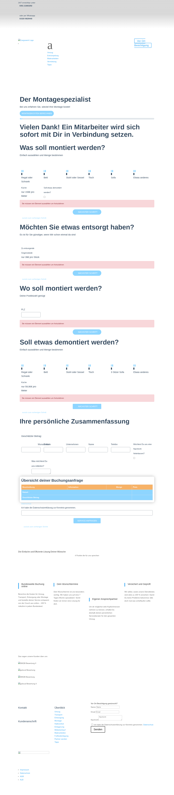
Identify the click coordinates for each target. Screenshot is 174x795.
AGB (22, 776)
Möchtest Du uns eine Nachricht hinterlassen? (142, 449)
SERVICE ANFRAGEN (87, 521)
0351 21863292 (25, 6)
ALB (21, 780)
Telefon (114, 444)
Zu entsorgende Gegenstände (27, 250)
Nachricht (94, 720)
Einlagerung (59, 727)
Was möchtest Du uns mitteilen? (39, 463)
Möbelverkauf (60, 730)
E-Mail (47, 444)
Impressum (24, 770)
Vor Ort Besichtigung (141, 43)
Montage (58, 721)
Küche (24, 188)
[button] (87, 45)
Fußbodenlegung (61, 736)
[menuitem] (87, 2)
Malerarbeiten (52, 58)
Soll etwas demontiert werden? (53, 190)
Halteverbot (59, 724)
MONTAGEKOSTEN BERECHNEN (37, 113)
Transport (58, 715)
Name (91, 444)
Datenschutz (26, 504)
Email (93, 712)
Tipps (49, 65)
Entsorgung (59, 718)
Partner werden (61, 739)
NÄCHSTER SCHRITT (87, 212)
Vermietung (51, 62)
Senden (98, 729)
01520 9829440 (25, 19)
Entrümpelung (53, 56)
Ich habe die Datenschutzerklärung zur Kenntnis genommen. (48, 508)
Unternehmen (72, 444)
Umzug (50, 52)
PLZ (23, 309)
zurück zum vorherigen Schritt (34, 218)
